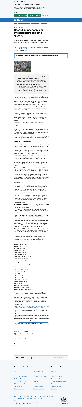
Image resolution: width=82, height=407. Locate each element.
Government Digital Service (36, 398)
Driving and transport (19, 389)
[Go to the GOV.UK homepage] (18, 20)
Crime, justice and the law (20, 383)
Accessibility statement (32, 396)
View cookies (45, 15)
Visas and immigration (38, 386)
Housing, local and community (24, 23)
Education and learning (38, 371)
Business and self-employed (20, 376)
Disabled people (18, 386)
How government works (56, 386)
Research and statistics (56, 378)
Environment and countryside (39, 376)
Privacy (19, 396)
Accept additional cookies (21, 15)
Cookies (24, 396)
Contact (40, 396)
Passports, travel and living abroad (40, 383)
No (35, 357)
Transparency (54, 383)
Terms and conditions (48, 396)
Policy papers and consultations (58, 381)
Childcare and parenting (19, 378)
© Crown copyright (63, 403)
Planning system (44, 23)
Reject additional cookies (34, 15)
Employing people (37, 373)
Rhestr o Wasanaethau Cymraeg (21, 398)
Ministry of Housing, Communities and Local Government (30, 47)
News (52, 373)
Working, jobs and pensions (39, 389)
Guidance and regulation (56, 376)
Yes (28, 357)
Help (15, 396)
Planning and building (35, 23)
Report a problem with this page (59, 357)
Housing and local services (39, 378)
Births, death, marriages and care (21, 373)
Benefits (16, 371)
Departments (54, 371)
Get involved (54, 389)
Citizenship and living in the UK (21, 381)
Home (15, 23)
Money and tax (36, 381)
